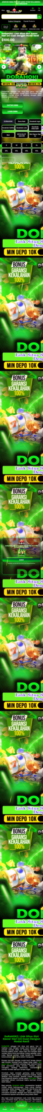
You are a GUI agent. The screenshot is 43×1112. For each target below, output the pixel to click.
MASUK (21, 560)
